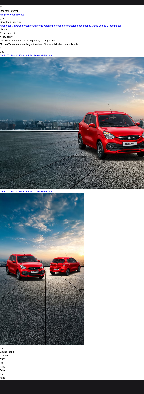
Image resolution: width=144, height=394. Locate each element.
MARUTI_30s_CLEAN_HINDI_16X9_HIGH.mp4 (26, 55)
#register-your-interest (12, 14)
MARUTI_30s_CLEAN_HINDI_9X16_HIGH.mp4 (26, 191)
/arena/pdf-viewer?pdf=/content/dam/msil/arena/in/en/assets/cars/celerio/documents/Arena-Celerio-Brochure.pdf (60, 25)
